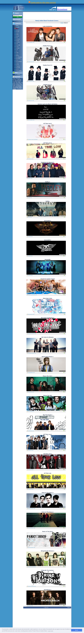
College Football (18, 86)
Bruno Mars (19, 88)
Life (16, 51)
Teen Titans (18, 82)
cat (13, 80)
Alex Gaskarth (35, 139)
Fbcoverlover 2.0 (18, 21)
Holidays (17, 48)
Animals (17, 31)
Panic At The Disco (30, 508)
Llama (14, 78)
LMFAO (14, 88)
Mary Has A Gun (30, 314)
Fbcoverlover (62, 9)
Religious (18, 66)
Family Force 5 (30, 61)
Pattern (17, 63)
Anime (17, 33)
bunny (19, 81)
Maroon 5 (29, 178)
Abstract (17, 30)
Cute (17, 43)
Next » (68, 607)
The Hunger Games (18, 83)
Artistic (17, 34)
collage (14, 89)
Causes (17, 40)
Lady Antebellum (30, 42)
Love (17, 49)
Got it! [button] (76, 630)
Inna (21, 84)
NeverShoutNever (30, 372)
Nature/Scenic (19, 61)
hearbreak (15, 81)
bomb (14, 85)
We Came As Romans (31, 333)
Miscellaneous (19, 57)
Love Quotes (18, 85)
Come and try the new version (43, 2)
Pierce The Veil (30, 411)
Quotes (17, 64)
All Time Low (30, 139)
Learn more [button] (50, 631)
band (33, 42)
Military (17, 55)
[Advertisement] (47, 16)
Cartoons (18, 39)
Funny (17, 46)
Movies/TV (18, 58)
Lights (17, 52)
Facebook (18, 84)
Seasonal (18, 67)
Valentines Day (18, 80)
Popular (62, 22)
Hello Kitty (19, 79)
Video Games (19, 70)
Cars (17, 37)
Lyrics (17, 54)
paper (14, 82)
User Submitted (17, 74)
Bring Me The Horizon (31, 566)
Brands (17, 36)
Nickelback (29, 605)
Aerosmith (29, 236)
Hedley (29, 197)
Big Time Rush (30, 430)
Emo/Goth (18, 45)
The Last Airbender (16, 79)
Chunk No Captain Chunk (31, 294)
